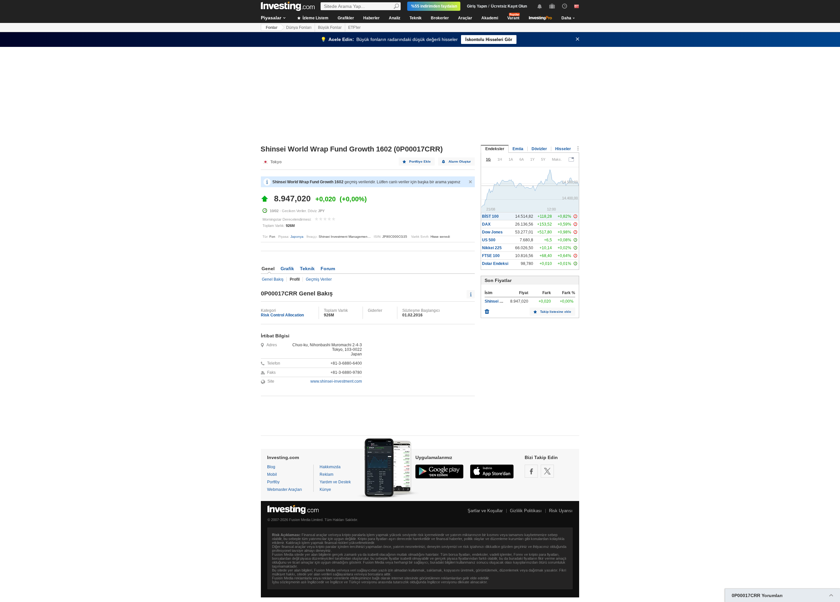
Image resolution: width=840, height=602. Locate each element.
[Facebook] (531, 471)
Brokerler (440, 18)
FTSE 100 (491, 255)
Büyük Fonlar (330, 27)
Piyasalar (271, 17)
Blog (271, 467)
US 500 (488, 240)
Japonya (297, 236)
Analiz (394, 18)
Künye (325, 489)
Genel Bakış (273, 279)
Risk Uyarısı (561, 510)
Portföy (273, 482)
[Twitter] (547, 471)
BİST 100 (490, 216)
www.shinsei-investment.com (336, 381)
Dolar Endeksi (495, 263)
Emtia (518, 149)
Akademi (489, 18)
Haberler (371, 18)
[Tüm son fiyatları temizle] (487, 310)
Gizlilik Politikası (526, 510)
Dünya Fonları (298, 27)
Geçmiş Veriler (319, 279)
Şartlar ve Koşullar (485, 510)
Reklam (326, 474)
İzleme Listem (315, 18)
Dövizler (539, 149)
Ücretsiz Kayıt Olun (509, 6)
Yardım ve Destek (335, 482)
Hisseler (563, 149)
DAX (486, 224)
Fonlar (272, 27)
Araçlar (465, 18)
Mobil (272, 474)
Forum (328, 268)
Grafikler (346, 18)
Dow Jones (492, 232)
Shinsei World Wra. (502, 301)
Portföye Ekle (420, 161)
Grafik (287, 268)
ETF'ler (354, 27)
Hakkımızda (330, 467)
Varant (513, 18)
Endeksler (494, 149)
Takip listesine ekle (555, 311)
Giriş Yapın (477, 6)
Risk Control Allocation (282, 315)
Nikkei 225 (492, 248)
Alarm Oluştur (460, 161)
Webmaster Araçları (284, 489)
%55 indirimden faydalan (434, 6)
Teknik (416, 18)
